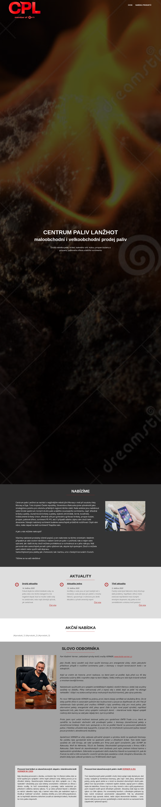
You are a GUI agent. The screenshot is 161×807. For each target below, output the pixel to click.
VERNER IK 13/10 (25, 771)
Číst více (52, 605)
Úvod (130, 5)
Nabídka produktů (143, 5)
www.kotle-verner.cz (123, 656)
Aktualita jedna (74, 583)
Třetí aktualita (119, 583)
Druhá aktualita (29, 583)
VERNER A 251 (129, 769)
